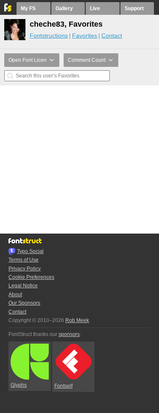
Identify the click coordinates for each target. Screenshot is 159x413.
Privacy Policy (24, 269)
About (15, 294)
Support (134, 8)
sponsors (69, 334)
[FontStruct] (8, 10)
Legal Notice (23, 286)
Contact (111, 35)
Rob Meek (77, 320)
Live (95, 8)
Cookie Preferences (31, 277)
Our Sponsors (24, 303)
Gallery (64, 8)
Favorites (84, 35)
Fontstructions (49, 35)
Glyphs (19, 385)
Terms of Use (23, 260)
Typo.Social (30, 251)
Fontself (63, 386)
